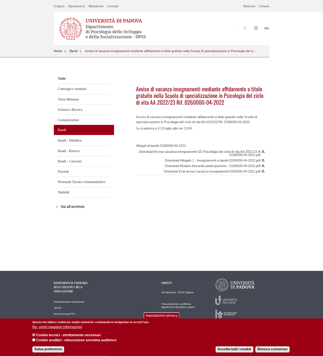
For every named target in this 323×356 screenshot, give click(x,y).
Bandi (74, 51)
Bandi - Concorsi (70, 161)
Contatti (112, 6)
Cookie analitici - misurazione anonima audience (76, 340)
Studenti (63, 192)
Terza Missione (68, 99)
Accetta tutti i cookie (234, 349)
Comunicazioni (68, 120)
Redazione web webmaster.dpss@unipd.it (175, 318)
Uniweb (264, 6)
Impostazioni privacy (162, 315)
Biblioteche (96, 6)
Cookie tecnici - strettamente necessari (68, 335)
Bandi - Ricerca (69, 151)
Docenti (63, 171)
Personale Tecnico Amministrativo (81, 182)
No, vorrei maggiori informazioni (57, 327)
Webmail (249, 6)
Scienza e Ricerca (70, 109)
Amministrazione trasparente (69, 301)
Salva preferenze (48, 349)
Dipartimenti (76, 6)
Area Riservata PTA (64, 314)
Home (58, 51)
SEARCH (261, 34)
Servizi (57, 307)
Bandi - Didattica (70, 140)
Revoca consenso (272, 349)
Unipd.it (59, 6)
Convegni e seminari (72, 89)
